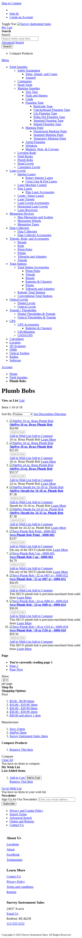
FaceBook (13, 854)
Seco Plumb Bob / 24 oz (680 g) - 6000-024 (38, 604)
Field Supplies (18, 377)
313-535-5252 (15, 923)
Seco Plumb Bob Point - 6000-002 (32, 535)
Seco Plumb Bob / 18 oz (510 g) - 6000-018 (38, 630)
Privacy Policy (16, 881)
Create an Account (21, 17)
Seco (17, 729)
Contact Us (17, 825)
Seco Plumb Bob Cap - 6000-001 (31, 557)
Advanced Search (13, 42)
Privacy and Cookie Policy (26, 810)
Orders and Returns (22, 821)
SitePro (18, 732)
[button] (21, 436)
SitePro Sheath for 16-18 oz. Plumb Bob (36, 490)
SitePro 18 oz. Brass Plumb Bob (31, 446)
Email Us (12, 913)
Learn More (48, 439)
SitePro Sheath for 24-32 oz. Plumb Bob (36, 513)
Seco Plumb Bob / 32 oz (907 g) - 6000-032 (38, 579)
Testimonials (14, 859)
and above (25, 715)
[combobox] (20, 39)
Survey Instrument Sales (29, 736)
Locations (13, 844)
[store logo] (34, 24)
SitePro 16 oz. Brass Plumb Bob (31, 424)
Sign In (14, 13)
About (11, 849)
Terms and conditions (20, 886)
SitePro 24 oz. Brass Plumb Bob (31, 468)
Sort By (6, 414)
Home (13, 374)
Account (7, 367)
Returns (11, 892)
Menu (5, 60)
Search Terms (18, 814)
